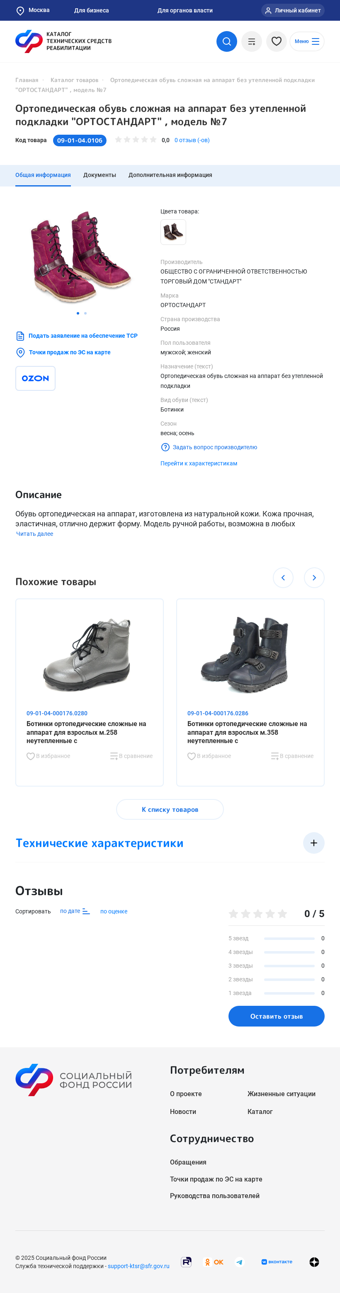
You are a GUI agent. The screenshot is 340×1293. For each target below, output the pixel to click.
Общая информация (43, 175)
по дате (70, 911)
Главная (27, 80)
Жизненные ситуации (282, 1094)
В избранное (52, 756)
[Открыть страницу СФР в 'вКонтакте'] (277, 1262)
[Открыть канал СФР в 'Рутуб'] (186, 1261)
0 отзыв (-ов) (192, 140)
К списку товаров (170, 809)
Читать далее (34, 533)
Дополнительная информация (170, 175)
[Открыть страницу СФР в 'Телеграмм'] (239, 1261)
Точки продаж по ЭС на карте (70, 352)
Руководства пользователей (215, 1196)
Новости (183, 1112)
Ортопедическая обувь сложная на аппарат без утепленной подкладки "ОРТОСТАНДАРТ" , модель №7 (160, 115)
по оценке (113, 911)
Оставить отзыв (276, 1016)
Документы (99, 175)
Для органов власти (185, 10)
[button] (78, 313)
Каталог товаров (74, 80)
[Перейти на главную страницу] (63, 41)
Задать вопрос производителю (215, 447)
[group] (81, 257)
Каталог (260, 1112)
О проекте (186, 1094)
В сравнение (135, 756)
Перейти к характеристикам (198, 463)
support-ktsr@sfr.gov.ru (139, 1266)
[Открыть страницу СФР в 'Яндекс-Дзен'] (314, 1262)
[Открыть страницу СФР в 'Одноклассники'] (213, 1261)
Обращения (188, 1162)
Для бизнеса (91, 10)
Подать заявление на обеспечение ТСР (83, 335)
